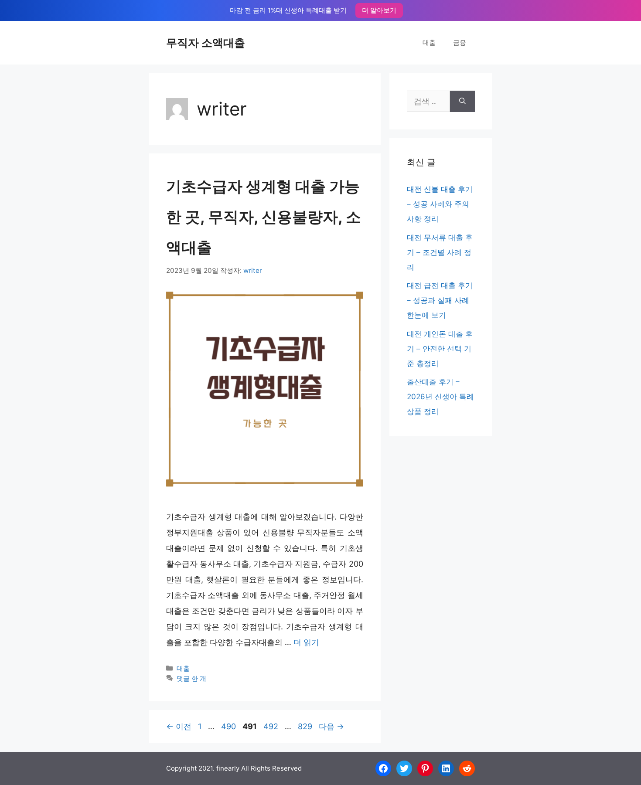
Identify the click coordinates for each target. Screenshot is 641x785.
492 (270, 726)
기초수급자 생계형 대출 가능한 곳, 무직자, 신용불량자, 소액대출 (263, 216)
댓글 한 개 (191, 678)
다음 (331, 726)
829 (304, 726)
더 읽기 (306, 642)
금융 (459, 42)
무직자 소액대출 (205, 42)
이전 (178, 726)
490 (228, 726)
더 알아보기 (379, 10)
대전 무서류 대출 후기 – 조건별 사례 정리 (440, 252)
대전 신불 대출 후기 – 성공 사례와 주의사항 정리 (440, 204)
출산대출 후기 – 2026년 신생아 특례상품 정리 (440, 396)
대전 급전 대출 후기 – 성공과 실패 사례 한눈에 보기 (440, 300)
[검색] (462, 101)
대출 (429, 42)
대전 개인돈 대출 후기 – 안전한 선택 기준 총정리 (440, 349)
